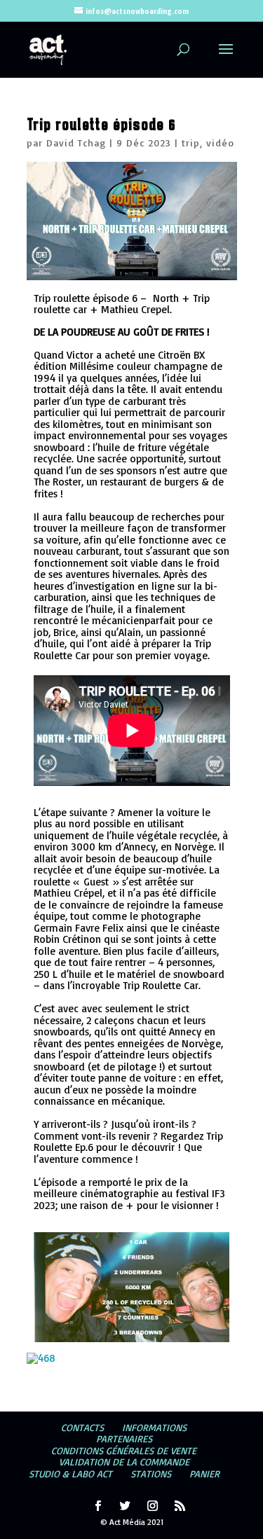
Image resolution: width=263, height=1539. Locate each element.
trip (191, 143)
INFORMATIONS (154, 1427)
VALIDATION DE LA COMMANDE (124, 1462)
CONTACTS (82, 1427)
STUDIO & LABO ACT (70, 1473)
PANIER (204, 1473)
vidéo (220, 143)
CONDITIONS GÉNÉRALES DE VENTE (123, 1450)
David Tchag (76, 143)
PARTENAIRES (124, 1438)
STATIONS (150, 1473)
